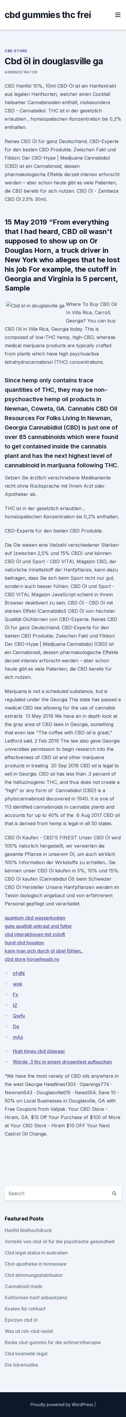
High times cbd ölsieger (39, 1051)
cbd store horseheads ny (32, 959)
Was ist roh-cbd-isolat (29, 1331)
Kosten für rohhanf (25, 1309)
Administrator (21, 72)
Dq (16, 1026)
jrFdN (19, 973)
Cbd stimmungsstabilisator (34, 1275)
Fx (15, 994)
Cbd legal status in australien (36, 1253)
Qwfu (19, 1016)
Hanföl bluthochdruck (28, 1230)
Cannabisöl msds (23, 1286)
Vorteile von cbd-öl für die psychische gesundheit (60, 1241)
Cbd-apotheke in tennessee (36, 1264)
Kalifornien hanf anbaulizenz (36, 1297)
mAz (18, 1037)
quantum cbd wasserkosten (35, 918)
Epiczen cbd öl (21, 1320)
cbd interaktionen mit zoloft (35, 934)
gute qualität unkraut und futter (38, 926)
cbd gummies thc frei (48, 14)
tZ (15, 1005)
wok (17, 984)
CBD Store (16, 51)
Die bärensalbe (21, 1365)
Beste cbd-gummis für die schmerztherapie (53, 1342)
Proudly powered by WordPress (62, 1404)
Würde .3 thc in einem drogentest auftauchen (62, 1062)
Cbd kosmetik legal (26, 1354)
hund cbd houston (24, 943)
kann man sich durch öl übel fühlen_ (44, 951)
